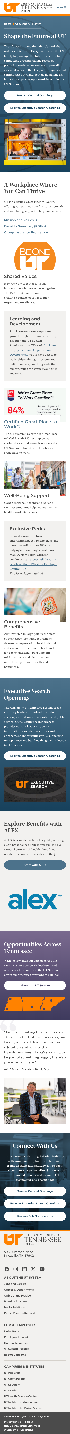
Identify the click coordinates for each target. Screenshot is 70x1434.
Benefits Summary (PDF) (23, 226)
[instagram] (15, 1269)
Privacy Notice (12, 1421)
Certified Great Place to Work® (30, 424)
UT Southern (12, 1384)
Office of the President (18, 1295)
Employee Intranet (16, 1337)
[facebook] (7, 1269)
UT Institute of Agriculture (21, 1402)
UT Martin (10, 1390)
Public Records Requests (20, 1313)
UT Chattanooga (14, 1378)
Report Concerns (15, 1354)
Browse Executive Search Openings (35, 107)
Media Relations (14, 1307)
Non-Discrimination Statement (22, 1425)
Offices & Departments (19, 1289)
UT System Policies (16, 1348)
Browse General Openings (35, 95)
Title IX (29, 1421)
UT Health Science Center (20, 1396)
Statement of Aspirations (18, 1429)
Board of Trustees (15, 1301)
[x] (33, 1269)
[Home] (28, 7)
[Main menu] (61, 7)
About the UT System (28, 23)
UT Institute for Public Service (23, 1408)
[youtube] (42, 1269)
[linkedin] (24, 1269)
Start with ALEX (35, 865)
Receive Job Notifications (35, 1216)
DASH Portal (12, 1331)
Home (8, 23)
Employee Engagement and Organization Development (33, 349)
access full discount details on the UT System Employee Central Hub (33, 564)
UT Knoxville (12, 1372)
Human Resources (16, 1343)
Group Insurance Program (24, 232)
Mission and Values (19, 220)
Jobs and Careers (15, 1283)
